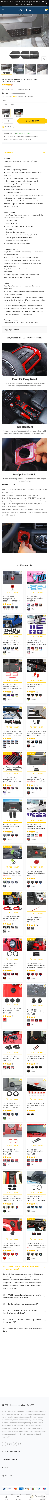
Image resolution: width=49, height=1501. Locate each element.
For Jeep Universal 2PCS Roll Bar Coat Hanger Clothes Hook (12, 918)
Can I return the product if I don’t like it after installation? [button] (21, 1311)
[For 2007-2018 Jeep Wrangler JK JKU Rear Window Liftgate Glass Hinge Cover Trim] (12, 808)
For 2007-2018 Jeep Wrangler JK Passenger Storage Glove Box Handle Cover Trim (36, 780)
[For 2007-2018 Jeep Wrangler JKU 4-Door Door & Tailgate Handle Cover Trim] (12, 668)
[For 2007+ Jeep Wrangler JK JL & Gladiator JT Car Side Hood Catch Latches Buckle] (12, 855)
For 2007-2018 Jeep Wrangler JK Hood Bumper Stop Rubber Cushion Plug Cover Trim (36, 1013)
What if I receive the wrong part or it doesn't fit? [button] (22, 1320)
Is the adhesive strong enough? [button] (23, 1304)
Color (4, 100)
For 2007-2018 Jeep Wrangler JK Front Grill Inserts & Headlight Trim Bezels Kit (35, 599)
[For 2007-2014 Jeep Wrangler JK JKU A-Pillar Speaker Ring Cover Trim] (12, 1087)
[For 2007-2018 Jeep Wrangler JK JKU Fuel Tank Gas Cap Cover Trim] (12, 1227)
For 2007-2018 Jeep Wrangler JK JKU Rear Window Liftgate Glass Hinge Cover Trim (11, 827)
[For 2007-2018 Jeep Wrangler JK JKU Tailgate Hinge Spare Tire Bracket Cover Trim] (36, 947)
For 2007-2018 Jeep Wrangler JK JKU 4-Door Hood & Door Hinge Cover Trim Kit (36, 827)
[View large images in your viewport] (44, 59)
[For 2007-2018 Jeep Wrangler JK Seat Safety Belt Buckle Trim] (12, 1180)
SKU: (20, 89)
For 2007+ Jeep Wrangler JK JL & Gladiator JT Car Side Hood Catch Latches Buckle (12, 874)
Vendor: (5, 89)
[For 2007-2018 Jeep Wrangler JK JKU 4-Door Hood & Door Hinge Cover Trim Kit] (36, 808)
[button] (46, 38)
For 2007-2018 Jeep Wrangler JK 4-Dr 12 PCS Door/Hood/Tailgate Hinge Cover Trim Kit (36, 643)
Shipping (14, 96)
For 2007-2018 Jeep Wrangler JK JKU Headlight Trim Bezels (10, 965)
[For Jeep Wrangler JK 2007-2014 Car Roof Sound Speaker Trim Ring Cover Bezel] (36, 1180)
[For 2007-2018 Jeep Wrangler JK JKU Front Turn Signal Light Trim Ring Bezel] (12, 1134)
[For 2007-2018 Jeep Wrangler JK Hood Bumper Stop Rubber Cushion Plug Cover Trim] (36, 994)
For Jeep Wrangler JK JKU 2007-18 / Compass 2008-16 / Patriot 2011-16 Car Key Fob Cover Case (36, 734)
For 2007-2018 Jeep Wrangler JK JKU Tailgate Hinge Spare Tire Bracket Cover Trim (36, 966)
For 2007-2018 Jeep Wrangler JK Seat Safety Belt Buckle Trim (12, 1198)
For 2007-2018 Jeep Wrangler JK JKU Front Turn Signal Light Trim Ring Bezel (12, 1153)
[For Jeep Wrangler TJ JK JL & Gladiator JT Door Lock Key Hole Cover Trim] (12, 993)
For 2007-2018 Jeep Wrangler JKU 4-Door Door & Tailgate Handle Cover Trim (11, 687)
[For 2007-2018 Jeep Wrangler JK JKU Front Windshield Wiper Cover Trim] (36, 1134)
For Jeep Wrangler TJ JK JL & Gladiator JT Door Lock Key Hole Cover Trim (12, 1011)
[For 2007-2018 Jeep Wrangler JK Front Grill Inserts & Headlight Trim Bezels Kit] (36, 581)
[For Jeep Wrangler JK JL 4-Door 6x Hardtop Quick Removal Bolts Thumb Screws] (36, 1087)
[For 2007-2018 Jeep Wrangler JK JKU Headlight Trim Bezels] (12, 947)
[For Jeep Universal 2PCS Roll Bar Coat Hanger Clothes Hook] (12, 901)
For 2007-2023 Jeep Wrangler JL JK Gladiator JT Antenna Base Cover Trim (36, 874)
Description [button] (8, 152)
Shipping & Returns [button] (11, 330)
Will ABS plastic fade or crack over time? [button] (22, 1329)
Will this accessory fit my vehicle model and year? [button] (21, 1267)
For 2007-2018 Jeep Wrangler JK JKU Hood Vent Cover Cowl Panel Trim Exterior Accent (11, 780)
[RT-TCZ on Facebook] (4, 1444)
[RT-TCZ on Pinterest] (20, 1444)
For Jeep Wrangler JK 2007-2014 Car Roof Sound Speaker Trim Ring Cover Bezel (36, 1199)
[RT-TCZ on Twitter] (9, 1444)
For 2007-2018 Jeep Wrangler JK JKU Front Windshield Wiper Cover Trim (35, 1153)
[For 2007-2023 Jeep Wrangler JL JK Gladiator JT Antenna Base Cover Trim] (36, 855)
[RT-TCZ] (24, 365)
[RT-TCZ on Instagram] (15, 1444)
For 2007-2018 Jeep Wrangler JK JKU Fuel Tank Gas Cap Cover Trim (12, 1245)
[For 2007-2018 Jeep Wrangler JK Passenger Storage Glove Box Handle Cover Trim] (36, 762)
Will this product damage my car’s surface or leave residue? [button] (22, 1296)
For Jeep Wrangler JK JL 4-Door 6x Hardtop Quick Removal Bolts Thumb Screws (36, 1106)
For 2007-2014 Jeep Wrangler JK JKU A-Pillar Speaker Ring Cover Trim (12, 1105)
